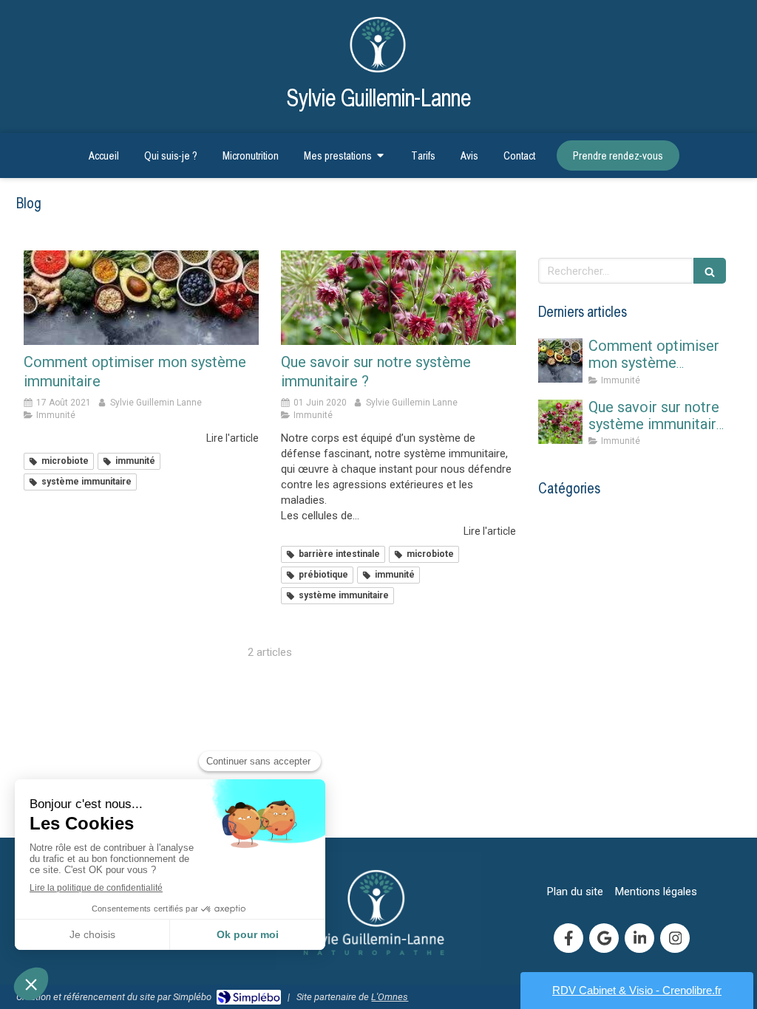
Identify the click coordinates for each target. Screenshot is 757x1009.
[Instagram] (675, 938)
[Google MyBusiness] (604, 938)
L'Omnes (389, 996)
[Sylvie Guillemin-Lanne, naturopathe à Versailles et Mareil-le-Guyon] (379, 42)
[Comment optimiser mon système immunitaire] (141, 297)
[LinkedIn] (639, 938)
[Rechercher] (709, 271)
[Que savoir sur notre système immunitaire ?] (398, 297)
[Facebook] (568, 938)
